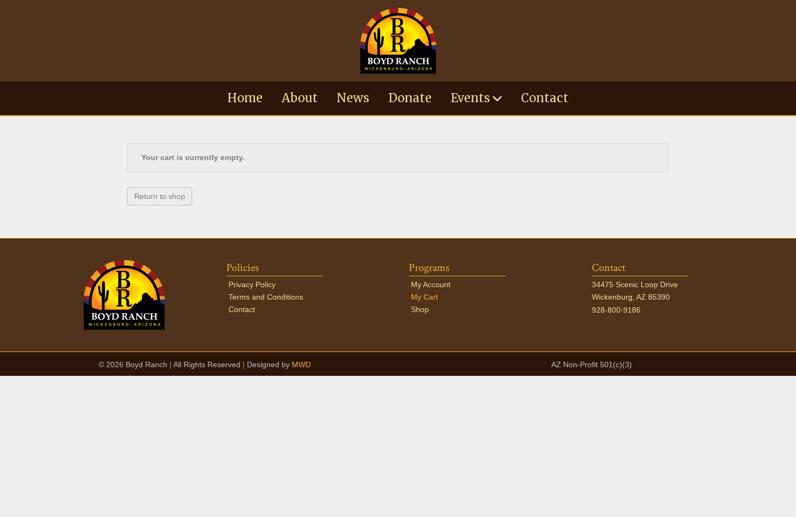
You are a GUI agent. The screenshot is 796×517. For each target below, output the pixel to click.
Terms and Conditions (266, 297)
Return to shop (159, 196)
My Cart (424, 297)
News (353, 97)
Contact (545, 97)
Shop (420, 309)
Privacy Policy (252, 284)
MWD (301, 364)
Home (245, 97)
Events (470, 97)
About (300, 97)
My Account (431, 284)
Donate (410, 97)
